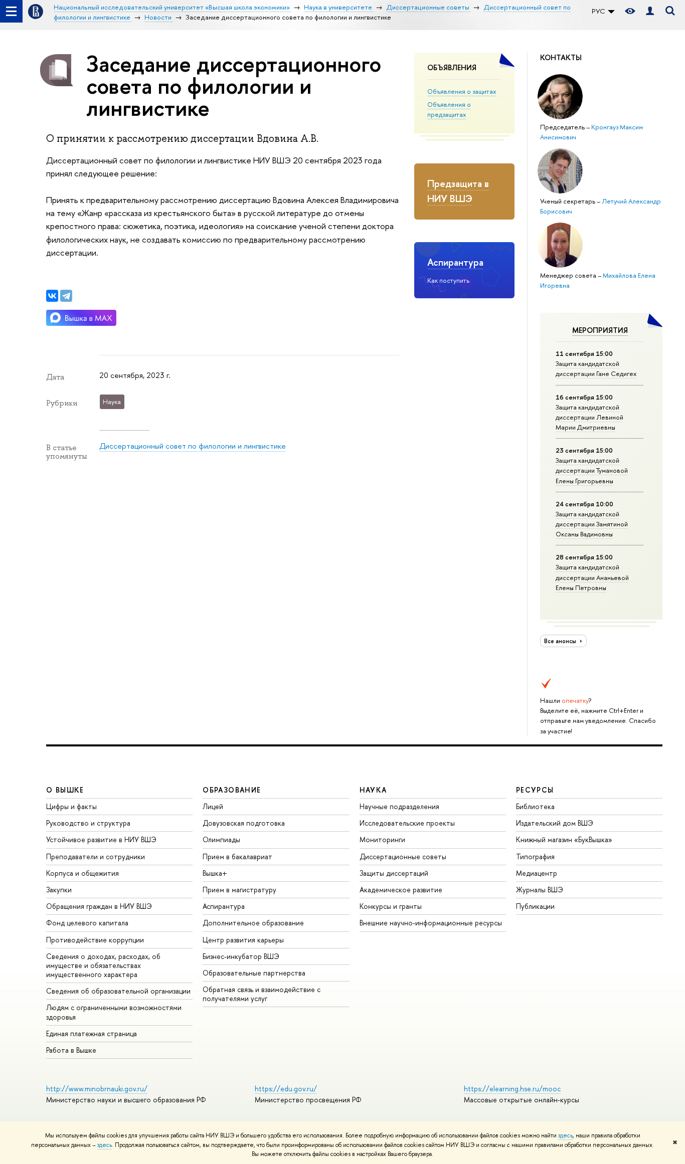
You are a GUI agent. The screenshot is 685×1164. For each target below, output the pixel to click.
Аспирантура (455, 262)
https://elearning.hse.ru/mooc (512, 1088)
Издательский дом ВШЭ (554, 823)
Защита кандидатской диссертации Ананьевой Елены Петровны (592, 577)
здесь (565, 1135)
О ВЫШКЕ (65, 790)
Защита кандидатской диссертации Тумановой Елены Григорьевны (592, 470)
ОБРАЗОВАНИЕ (232, 790)
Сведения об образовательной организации (118, 991)
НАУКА (373, 790)
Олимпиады (221, 839)
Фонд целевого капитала (87, 922)
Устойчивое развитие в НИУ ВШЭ (101, 839)
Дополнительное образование (253, 922)
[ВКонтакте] (52, 296)
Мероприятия (600, 330)
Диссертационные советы (403, 856)
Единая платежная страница (91, 1033)
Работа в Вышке (71, 1050)
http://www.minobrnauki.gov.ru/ (96, 1088)
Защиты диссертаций (394, 873)
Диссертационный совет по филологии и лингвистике (192, 446)
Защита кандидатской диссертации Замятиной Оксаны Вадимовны (592, 523)
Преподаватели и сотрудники (95, 856)
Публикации (535, 906)
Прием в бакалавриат (237, 856)
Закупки (59, 889)
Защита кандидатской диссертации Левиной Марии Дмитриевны (589, 417)
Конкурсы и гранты (391, 906)
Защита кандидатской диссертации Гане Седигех (596, 368)
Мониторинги (382, 839)
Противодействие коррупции (95, 939)
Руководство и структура (88, 823)
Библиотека (535, 806)
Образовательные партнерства (254, 973)
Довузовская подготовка (244, 823)
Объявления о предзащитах (449, 109)
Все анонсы (561, 641)
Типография (535, 856)
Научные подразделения (399, 806)
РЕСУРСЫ (535, 790)
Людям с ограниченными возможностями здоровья (114, 1012)
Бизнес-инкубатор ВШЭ (241, 956)
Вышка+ (215, 873)
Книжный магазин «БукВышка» (564, 839)
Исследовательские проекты (407, 823)
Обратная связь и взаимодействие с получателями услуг (261, 994)
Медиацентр (536, 873)
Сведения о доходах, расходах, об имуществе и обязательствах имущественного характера (103, 965)
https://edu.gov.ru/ (286, 1088)
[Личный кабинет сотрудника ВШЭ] (649, 11)
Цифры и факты (71, 806)
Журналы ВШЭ (539, 889)
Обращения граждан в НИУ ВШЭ (99, 906)
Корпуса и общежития (82, 873)
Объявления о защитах (461, 91)
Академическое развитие (401, 889)
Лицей (213, 806)
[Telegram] (66, 296)
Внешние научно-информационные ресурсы (431, 922)
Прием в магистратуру (239, 889)
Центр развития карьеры (243, 939)
